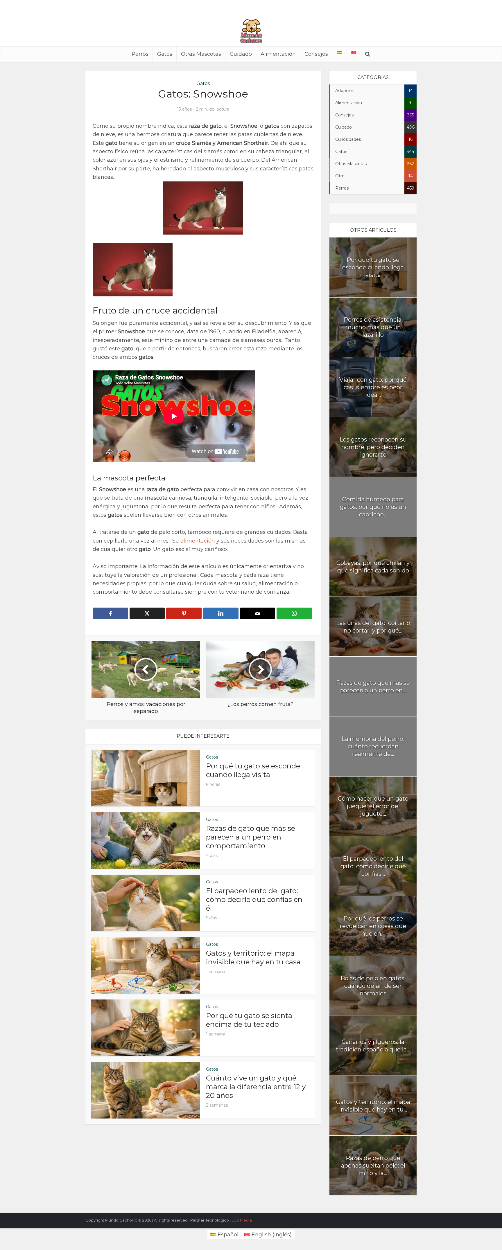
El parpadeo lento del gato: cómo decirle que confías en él (254, 899)
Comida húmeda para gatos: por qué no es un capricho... (373, 507)
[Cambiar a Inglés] (353, 52)
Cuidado (241, 54)
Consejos (316, 54)
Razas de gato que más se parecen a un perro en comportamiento (250, 837)
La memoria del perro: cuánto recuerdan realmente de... (373, 746)
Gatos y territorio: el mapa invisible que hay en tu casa (253, 957)
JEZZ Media (241, 1220)
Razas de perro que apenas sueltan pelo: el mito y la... (373, 1165)
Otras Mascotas (201, 54)
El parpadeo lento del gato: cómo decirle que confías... (373, 866)
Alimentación (278, 54)
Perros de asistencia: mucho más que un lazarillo (373, 327)
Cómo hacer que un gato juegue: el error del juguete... (373, 806)
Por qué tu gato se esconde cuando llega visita (253, 770)
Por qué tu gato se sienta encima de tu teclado (249, 1020)
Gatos (164, 54)
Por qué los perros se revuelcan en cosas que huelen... (373, 926)
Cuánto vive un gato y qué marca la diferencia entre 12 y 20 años (256, 1087)
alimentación (198, 541)
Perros (140, 54)
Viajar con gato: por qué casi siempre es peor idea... (373, 387)
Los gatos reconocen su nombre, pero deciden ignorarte (373, 447)
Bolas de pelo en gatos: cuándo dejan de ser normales (373, 986)
